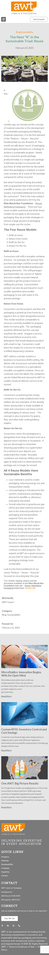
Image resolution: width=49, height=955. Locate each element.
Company (5, 868)
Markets (5, 860)
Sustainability (7, 864)
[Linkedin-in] (8, 926)
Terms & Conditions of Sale (22, 947)
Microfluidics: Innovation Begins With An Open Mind (21, 673)
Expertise (5, 872)
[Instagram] (13, 926)
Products (5, 857)
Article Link (30, 588)
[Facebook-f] (2, 926)
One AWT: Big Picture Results (19, 783)
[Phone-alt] (19, 926)
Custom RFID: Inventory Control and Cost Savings (24, 731)
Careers (4, 875)
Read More (6, 696)
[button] (3, 19)
